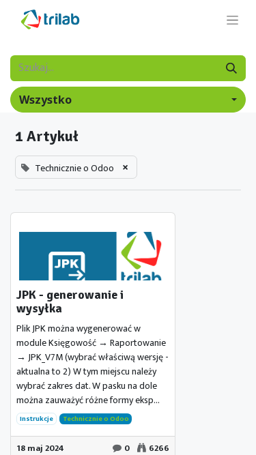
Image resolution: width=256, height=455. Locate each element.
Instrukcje (36, 419)
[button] (128, 100)
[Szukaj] (231, 68)
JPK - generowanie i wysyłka (70, 302)
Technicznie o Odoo (96, 418)
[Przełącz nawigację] (232, 19)
